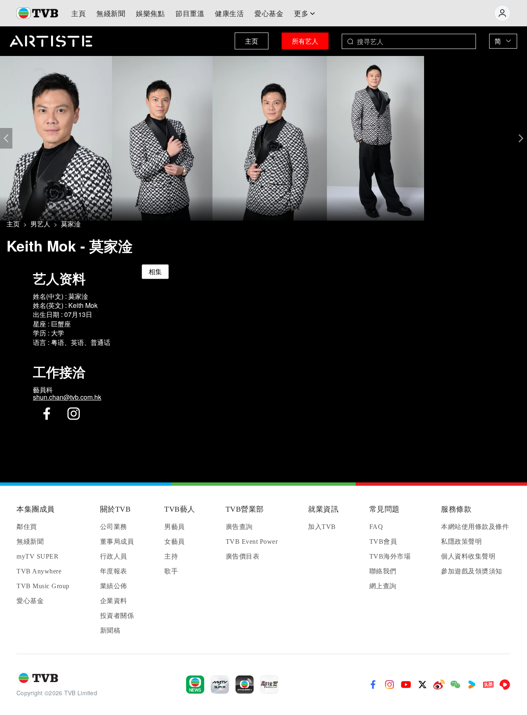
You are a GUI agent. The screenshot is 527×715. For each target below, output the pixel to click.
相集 (155, 271)
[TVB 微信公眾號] (455, 684)
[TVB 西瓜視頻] (505, 684)
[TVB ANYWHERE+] (245, 684)
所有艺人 (305, 41)
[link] (13, 224)
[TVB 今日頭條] (488, 684)
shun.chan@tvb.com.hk (67, 397)
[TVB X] (422, 684)
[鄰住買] (269, 684)
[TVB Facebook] (373, 684)
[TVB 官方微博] (439, 684)
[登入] (502, 13)
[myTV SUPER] (220, 684)
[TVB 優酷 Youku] (472, 684)
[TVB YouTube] (406, 684)
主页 (251, 41)
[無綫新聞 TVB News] (195, 684)
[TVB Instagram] (389, 684)
